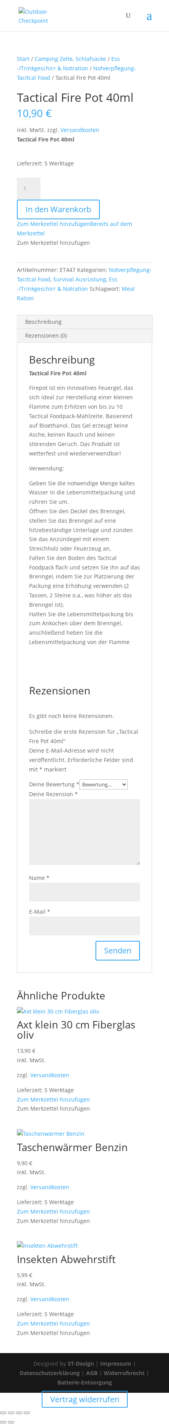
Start (23, 58)
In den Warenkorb (58, 209)
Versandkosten (80, 130)
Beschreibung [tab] (43, 321)
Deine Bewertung (54, 784)
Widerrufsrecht (124, 1373)
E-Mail (39, 911)
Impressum (115, 1363)
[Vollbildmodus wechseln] (11, 1413)
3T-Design (81, 1363)
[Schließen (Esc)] (27, 1413)
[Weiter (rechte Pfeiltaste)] (11, 1422)
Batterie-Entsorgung (84, 1382)
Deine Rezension (53, 794)
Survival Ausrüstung (79, 279)
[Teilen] (19, 1413)
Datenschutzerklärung (50, 1373)
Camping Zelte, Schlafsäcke (70, 58)
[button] (53, 1099)
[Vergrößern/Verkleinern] (3, 1413)
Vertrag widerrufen (84, 1399)
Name (39, 877)
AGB (91, 1373)
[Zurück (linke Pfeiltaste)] (3, 1422)
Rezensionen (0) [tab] (46, 335)
